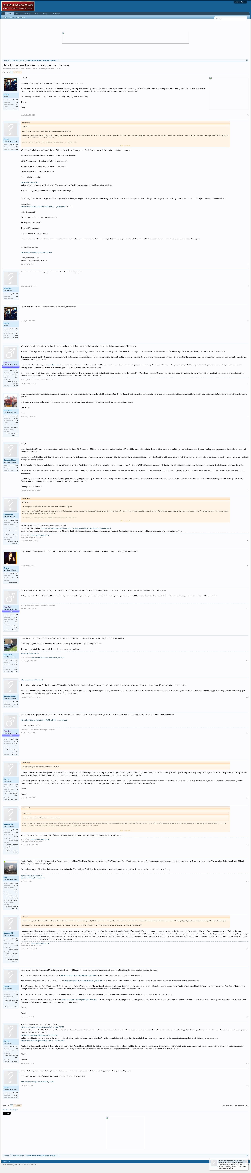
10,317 (16, 885)
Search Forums (9, 17)
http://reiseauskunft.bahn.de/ (32, 679)
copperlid (7, 288)
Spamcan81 (8, 515)
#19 (247, 1063)
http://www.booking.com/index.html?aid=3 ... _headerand (43, 206)
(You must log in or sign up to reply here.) (235, 1105)
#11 (247, 661)
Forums (9, 14)
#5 (247, 383)
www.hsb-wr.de (54, 365)
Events (37, 13)
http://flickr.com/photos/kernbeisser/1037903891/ (39, 1035)
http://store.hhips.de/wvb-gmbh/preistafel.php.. (80, 999)
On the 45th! (14, 671)
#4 (247, 321)
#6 (247, 416)
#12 (247, 697)
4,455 (16, 662)
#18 (247, 1017)
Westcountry (14, 427)
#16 (247, 881)
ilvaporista (8, 655)
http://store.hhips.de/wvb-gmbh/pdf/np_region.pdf (83, 980)
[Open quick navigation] (247, 60)
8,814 (16, 372)
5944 (5, 878)
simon (6, 139)
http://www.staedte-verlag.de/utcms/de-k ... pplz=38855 (42, 1027)
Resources (27, 13)
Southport (15, 385)
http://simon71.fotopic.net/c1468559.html (36, 252)
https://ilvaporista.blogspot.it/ (30, 653)
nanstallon (8, 410)
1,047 (16, 468)
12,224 (16, 147)
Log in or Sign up (240, 2)
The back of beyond (12, 535)
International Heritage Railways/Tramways (25, 68)
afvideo (6, 779)
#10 (247, 608)
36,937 (16, 522)
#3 (247, 286)
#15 (247, 845)
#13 (247, 733)
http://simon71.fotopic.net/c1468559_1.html (37, 1081)
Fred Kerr (24, 383)
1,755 (16, 575)
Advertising (56, 13)
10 (17, 296)
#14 (247, 798)
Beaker (6, 568)
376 (17, 102)
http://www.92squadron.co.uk (40, 535)
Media (18, 13)
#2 (247, 264)
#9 (247, 565)
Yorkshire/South (13, 582)
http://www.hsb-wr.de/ (29, 182)
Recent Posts (20, 17)
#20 (247, 1085)
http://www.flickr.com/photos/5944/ (32, 876)
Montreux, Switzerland (11, 799)
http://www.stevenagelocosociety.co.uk (33, 878)
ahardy (48, 68)
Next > (19, 72)
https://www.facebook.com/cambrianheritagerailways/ (47, 657)
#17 (247, 949)
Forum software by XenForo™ (20, 1165)
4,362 (16, 418)
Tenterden (15, 109)
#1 (247, 115)
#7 (247, 490)
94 (17, 787)
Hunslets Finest (10, 460)
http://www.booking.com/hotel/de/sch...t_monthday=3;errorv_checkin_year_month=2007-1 (76, 528)
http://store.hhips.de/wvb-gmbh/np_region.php (78, 975)
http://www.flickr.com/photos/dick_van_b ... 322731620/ (42, 1040)
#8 (247, 540)
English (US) (7, 1161)
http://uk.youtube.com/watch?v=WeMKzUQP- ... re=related (44, 720)
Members (46, 13)
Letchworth (14, 900)
